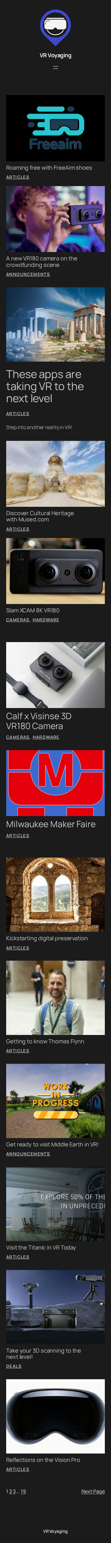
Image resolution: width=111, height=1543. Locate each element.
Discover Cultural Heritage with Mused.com (40, 516)
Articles (17, 177)
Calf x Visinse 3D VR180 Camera (39, 721)
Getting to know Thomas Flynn (45, 1041)
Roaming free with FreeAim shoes (49, 167)
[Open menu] (55, 67)
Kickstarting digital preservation (47, 938)
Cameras (18, 620)
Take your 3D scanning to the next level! (43, 1353)
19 (23, 1491)
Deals (14, 1366)
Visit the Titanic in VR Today (41, 1247)
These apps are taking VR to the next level (45, 386)
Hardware (46, 620)
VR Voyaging (56, 55)
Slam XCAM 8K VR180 (33, 610)
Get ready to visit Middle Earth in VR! (52, 1144)
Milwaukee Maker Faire (51, 824)
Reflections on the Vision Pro (43, 1460)
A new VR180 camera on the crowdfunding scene (41, 261)
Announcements (28, 274)
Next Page (93, 1491)
